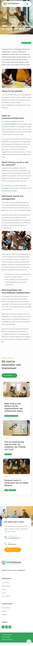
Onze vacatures (6, 596)
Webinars (4, 611)
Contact (4, 592)
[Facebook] (3, 627)
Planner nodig (5, 582)
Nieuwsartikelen (6, 607)
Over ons (4, 589)
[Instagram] (9, 627)
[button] (27, 4)
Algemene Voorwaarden (7, 639)
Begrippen (4, 614)
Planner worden (6, 586)
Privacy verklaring (6, 637)
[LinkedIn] (6, 627)
